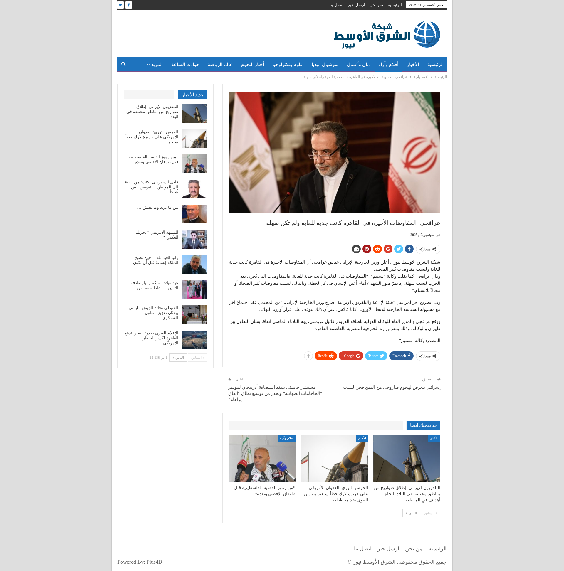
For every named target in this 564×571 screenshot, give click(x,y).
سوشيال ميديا (325, 64)
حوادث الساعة (185, 64)
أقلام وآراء (388, 64)
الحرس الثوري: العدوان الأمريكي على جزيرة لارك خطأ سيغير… (151, 137)
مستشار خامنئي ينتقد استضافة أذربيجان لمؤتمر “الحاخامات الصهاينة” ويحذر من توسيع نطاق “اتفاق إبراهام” (275, 393)
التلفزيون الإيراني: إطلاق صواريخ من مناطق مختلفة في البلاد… (152, 112)
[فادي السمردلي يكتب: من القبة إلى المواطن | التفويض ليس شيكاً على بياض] (194, 189)
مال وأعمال (358, 64)
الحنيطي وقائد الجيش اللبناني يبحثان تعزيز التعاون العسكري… (153, 313)
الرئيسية (395, 5)
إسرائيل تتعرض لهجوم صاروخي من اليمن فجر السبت (392, 387)
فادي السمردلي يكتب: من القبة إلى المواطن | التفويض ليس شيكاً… (151, 187)
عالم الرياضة (220, 64)
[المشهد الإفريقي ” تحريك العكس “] (194, 239)
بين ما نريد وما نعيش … (157, 207)
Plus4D (154, 562)
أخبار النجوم (252, 64)
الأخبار (413, 64)
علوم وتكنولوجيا (288, 64)
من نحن (376, 5)
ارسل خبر (356, 5)
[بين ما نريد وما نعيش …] (194, 214)
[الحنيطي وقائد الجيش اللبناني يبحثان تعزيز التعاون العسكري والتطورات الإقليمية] (194, 314)
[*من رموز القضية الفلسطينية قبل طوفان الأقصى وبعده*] (262, 458)
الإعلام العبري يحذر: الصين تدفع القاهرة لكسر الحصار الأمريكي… (151, 338)
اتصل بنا (336, 5)
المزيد (157, 64)
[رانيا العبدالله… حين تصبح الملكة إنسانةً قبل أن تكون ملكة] (194, 264)
